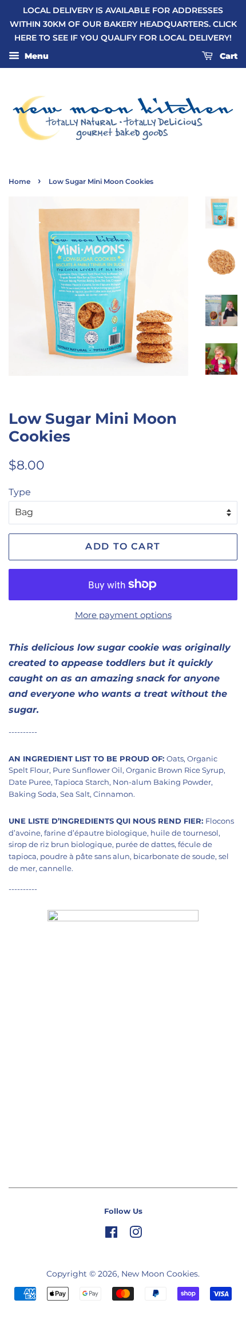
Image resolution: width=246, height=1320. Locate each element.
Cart (227, 56)
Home (19, 181)
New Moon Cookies (159, 1273)
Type (20, 492)
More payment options (123, 614)
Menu (35, 56)
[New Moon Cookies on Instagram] (135, 1234)
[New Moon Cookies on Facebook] (111, 1234)
